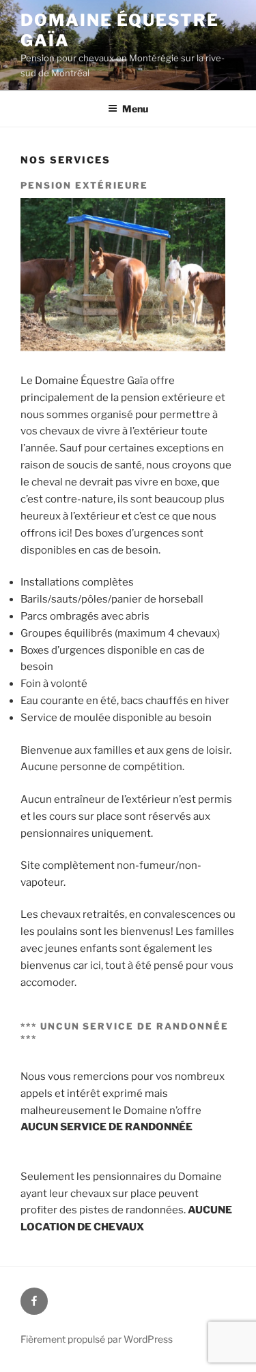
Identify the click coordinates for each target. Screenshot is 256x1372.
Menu (135, 108)
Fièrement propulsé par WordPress (96, 1339)
